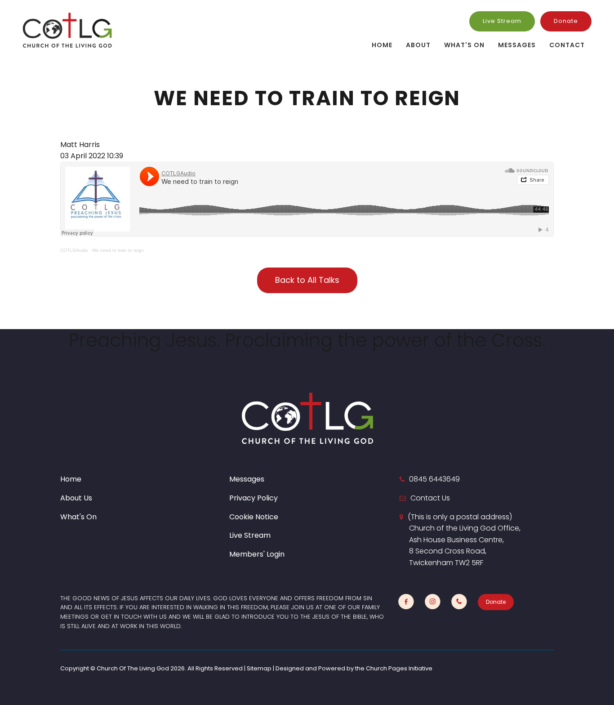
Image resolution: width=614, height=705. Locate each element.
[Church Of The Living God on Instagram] (432, 602)
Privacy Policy (253, 498)
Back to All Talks (307, 280)
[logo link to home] (67, 30)
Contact (567, 44)
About (418, 44)
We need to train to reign (118, 250)
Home (382, 44)
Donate (566, 21)
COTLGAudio (74, 250)
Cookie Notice (253, 517)
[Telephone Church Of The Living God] (459, 602)
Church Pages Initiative (399, 668)
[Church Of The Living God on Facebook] (406, 602)
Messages (517, 44)
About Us (76, 498)
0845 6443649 (434, 479)
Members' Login (257, 554)
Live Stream (502, 21)
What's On (464, 44)
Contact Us (430, 498)
